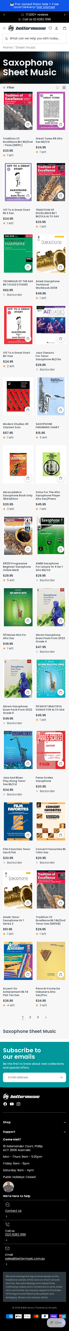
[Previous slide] (4, 15)
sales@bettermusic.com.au (25, 1258)
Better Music (27, 1307)
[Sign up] (61, 1077)
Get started (46, 7)
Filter (11, 88)
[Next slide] (64, 15)
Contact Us (13, 1211)
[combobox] (34, 39)
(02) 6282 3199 (15, 1234)
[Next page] (46, 1017)
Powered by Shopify (46, 1307)
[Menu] (4, 28)
